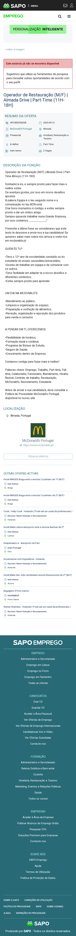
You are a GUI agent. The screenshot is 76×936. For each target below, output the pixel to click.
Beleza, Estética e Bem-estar (38, 768)
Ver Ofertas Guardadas (38, 737)
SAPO (38, 923)
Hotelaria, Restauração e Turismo (38, 780)
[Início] (29, 16)
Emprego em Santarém (38, 677)
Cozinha (38, 774)
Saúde (38, 792)
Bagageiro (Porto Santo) (16, 591)
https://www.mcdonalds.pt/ (38, 445)
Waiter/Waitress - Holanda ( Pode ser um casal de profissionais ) (37, 606)
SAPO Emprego (38, 859)
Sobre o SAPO (11, 900)
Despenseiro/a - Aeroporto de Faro (22, 543)
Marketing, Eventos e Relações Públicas (38, 786)
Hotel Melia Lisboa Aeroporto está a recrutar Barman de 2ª (34, 527)
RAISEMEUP (13, 595)
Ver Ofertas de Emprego (38, 719)
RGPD (39, 906)
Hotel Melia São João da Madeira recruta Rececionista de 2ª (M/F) (38, 575)
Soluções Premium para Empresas (38, 835)
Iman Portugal (14, 548)
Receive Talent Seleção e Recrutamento (27, 516)
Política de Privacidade (17, 906)
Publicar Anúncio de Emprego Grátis (38, 823)
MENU (34, 5)
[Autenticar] (65, 6)
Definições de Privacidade (31, 913)
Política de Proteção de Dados (38, 878)
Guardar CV (38, 707)
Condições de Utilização (38, 900)
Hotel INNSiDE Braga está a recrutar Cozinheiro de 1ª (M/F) (34, 479)
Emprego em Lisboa (38, 665)
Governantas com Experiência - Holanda (24, 559)
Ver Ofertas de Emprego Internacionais (38, 725)
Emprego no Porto (38, 671)
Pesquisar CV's (38, 829)
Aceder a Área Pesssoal (38, 713)
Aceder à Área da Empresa (38, 817)
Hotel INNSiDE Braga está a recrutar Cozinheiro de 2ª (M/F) (34, 495)
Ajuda (38, 865)
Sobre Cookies (55, 906)
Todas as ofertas (38, 456)
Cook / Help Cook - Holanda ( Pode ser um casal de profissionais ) (38, 511)
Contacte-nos (38, 743)
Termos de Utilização (38, 871)
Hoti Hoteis (13, 484)
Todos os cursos (38, 798)
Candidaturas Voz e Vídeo (38, 731)
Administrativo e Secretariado (38, 658)
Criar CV (38, 701)
